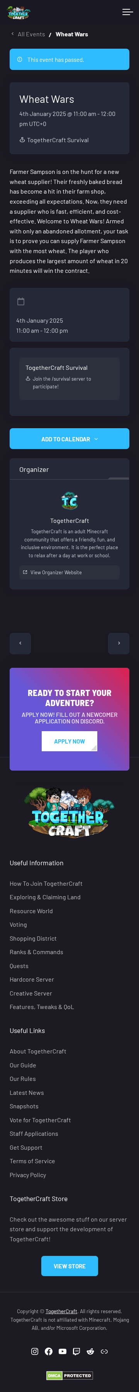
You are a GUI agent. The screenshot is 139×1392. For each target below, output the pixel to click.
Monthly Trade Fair (20, 643)
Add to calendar (65, 439)
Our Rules (23, 1078)
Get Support (26, 1147)
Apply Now (69, 741)
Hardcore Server (32, 979)
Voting (18, 924)
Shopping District (33, 938)
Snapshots (24, 1106)
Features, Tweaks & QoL (42, 1006)
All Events (31, 33)
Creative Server (31, 993)
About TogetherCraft (38, 1051)
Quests (19, 965)
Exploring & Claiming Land (45, 897)
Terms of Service (32, 1160)
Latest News (27, 1092)
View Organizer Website (56, 572)
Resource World (31, 910)
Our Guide (23, 1065)
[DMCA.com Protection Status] (69, 1375)
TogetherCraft (61, 1311)
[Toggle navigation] (127, 12)
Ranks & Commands (36, 952)
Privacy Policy (28, 1174)
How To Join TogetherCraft (46, 883)
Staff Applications (34, 1133)
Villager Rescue (118, 643)
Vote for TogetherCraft (40, 1119)
